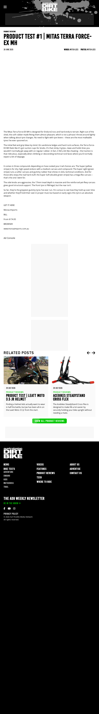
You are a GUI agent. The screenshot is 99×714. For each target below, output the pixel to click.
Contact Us (76, 473)
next (93, 353)
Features (41, 468)
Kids (5, 479)
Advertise (75, 468)
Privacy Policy (11, 513)
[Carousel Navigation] (91, 353)
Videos (40, 464)
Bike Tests (9, 468)
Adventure (8, 472)
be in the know (11, 503)
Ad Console (9, 238)
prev (89, 353)
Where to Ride (44, 481)
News (6, 464)
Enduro (7, 475)
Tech (39, 477)
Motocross (9, 483)
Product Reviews (46, 473)
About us (74, 464)
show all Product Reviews (49, 421)
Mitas (9, 131)
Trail (6, 486)
